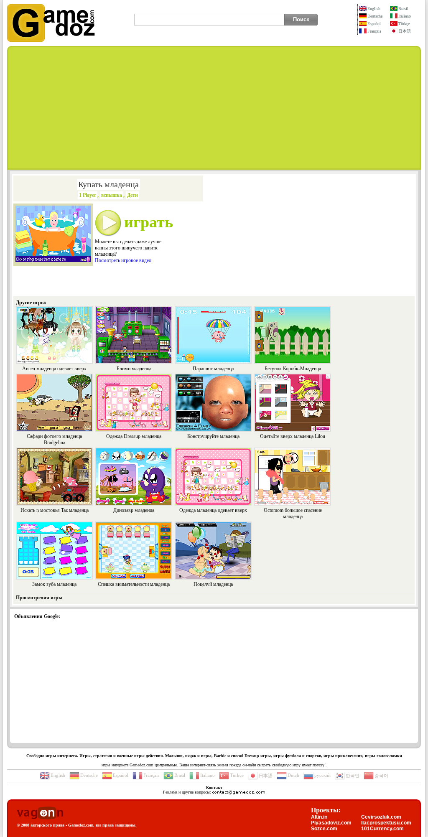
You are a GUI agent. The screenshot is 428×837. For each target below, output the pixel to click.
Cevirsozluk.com (381, 817)
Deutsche (374, 16)
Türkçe (404, 23)
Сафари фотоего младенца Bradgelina (54, 439)
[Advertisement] (214, 107)
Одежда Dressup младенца (133, 436)
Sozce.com (324, 829)
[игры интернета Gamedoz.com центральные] (51, 40)
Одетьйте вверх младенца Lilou (292, 436)
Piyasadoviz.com (331, 823)
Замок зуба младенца (54, 584)
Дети (132, 195)
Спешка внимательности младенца (134, 584)
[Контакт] (238, 792)
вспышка (111, 195)
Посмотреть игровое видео (123, 260)
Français (374, 31)
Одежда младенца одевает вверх (213, 510)
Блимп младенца (134, 368)
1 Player (87, 195)
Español (374, 23)
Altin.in (319, 817)
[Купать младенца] (53, 260)
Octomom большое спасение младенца (293, 513)
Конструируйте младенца (213, 436)
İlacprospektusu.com (386, 823)
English (373, 8)
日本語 (404, 31)
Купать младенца (108, 184)
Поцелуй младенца (213, 584)
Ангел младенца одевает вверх (54, 368)
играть (148, 222)
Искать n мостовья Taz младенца (54, 510)
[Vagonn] (40, 813)
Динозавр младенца (133, 510)
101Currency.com (382, 829)
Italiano (404, 16)
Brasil (403, 8)
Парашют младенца (213, 368)
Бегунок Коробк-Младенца (293, 368)
